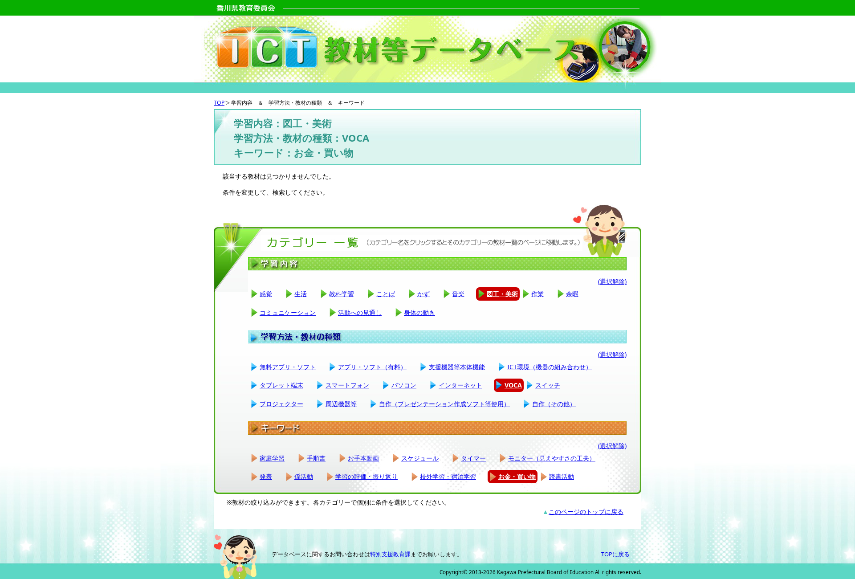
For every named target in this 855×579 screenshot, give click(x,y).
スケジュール (420, 458)
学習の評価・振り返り (366, 476)
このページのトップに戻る (586, 511)
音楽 (458, 294)
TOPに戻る (615, 554)
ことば (385, 294)
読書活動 (561, 476)
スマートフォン (347, 385)
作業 (537, 294)
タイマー (473, 458)
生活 (300, 294)
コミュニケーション (288, 312)
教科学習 (341, 294)
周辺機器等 (341, 404)
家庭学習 (272, 458)
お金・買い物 (517, 476)
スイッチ (547, 385)
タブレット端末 (281, 385)
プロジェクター (281, 404)
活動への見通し (360, 312)
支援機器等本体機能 (457, 367)
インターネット (460, 385)
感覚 (266, 294)
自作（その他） (554, 404)
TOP (219, 102)
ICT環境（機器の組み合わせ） (549, 367)
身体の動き (419, 312)
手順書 (316, 458)
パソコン (403, 385)
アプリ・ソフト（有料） (372, 367)
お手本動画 (363, 458)
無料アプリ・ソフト (288, 367)
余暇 (572, 294)
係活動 (303, 476)
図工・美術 (502, 294)
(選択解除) (612, 281)
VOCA (513, 385)
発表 (266, 476)
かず (423, 294)
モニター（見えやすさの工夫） (551, 458)
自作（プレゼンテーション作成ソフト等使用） (444, 404)
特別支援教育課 (390, 554)
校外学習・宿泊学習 (448, 476)
